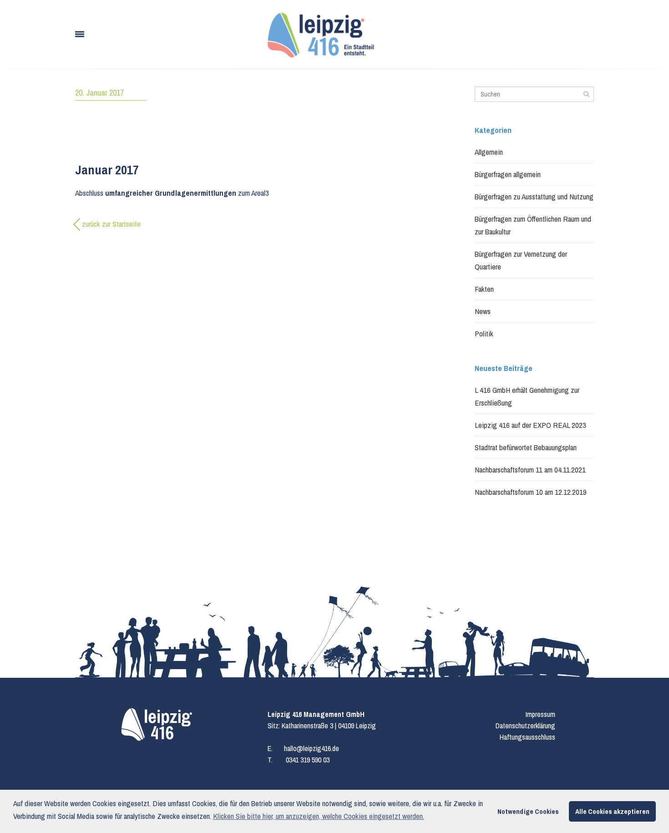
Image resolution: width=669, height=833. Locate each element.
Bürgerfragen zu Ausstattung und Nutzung (534, 196)
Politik (484, 333)
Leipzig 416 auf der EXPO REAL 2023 (530, 425)
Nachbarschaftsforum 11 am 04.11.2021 (530, 469)
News (483, 311)
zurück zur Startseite (111, 223)
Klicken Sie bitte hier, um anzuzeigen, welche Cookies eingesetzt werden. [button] (318, 816)
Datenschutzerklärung (525, 726)
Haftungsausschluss (527, 737)
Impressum (540, 714)
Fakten (484, 289)
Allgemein (489, 152)
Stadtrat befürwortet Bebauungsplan (526, 447)
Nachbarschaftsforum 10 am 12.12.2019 (531, 492)
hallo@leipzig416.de (311, 748)
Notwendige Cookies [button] (528, 811)
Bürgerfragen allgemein (508, 174)
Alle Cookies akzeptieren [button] (612, 811)
